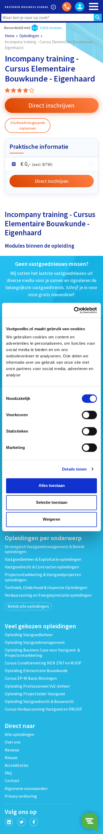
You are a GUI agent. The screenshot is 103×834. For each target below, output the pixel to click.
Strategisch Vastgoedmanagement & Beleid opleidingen (44, 549)
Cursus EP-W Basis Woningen (31, 678)
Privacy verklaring (21, 796)
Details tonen (74, 469)
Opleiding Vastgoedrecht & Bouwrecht (39, 701)
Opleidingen (29, 35)
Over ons (13, 742)
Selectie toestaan (51, 502)
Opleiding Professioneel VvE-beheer (37, 686)
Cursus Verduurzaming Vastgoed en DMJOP (43, 709)
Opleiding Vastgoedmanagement (35, 642)
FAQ (8, 772)
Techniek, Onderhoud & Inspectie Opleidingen (46, 587)
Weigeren (51, 519)
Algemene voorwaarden (26, 788)
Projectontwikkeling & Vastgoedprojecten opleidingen (43, 577)
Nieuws (11, 757)
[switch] (89, 415)
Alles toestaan (52, 485)
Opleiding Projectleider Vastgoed (35, 693)
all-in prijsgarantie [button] (90, 164)
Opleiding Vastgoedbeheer (29, 634)
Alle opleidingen (19, 734)
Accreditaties (17, 765)
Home (10, 35)
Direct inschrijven (51, 181)
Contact (12, 780)
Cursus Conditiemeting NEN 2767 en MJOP (43, 662)
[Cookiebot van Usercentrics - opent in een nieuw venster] (74, 310)
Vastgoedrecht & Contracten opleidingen (42, 566)
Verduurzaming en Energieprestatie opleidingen (48, 595)
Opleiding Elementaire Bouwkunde (36, 670)
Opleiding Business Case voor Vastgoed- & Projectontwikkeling (42, 652)
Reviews (12, 749)
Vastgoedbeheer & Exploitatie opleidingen (43, 559)
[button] (52, 105)
